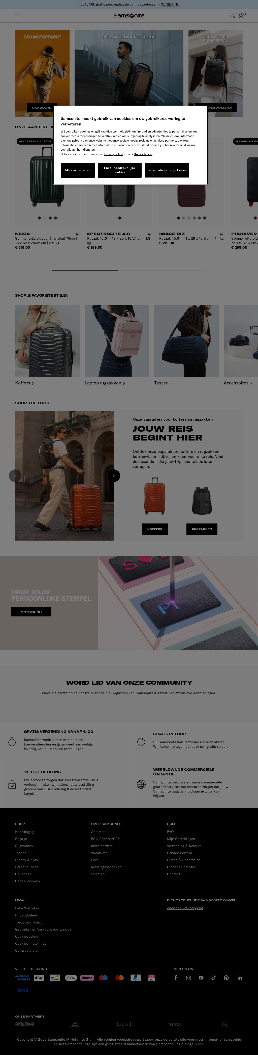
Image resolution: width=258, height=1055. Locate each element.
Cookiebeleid (143, 154)
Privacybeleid (113, 154)
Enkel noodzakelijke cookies (119, 170)
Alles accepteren (78, 170)
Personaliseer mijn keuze (166, 170)
